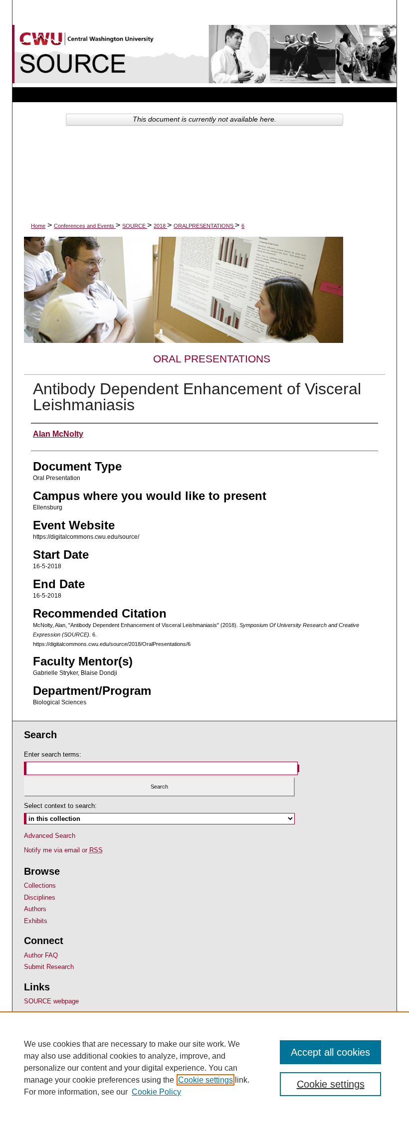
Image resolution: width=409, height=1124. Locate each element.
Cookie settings (205, 1080)
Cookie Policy (156, 1092)
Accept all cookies (330, 1052)
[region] (204, 1067)
